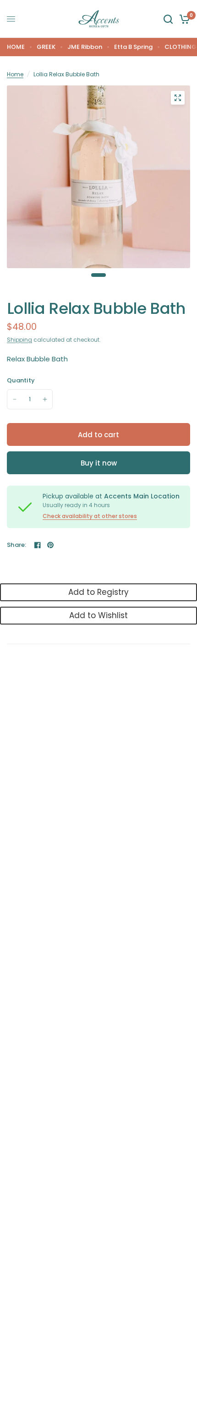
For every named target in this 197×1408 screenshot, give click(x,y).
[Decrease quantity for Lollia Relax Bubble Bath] (14, 399)
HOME (16, 46)
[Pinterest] (50, 545)
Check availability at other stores (90, 516)
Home (15, 74)
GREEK (46, 46)
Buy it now (99, 463)
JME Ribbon (84, 46)
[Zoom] (178, 98)
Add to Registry (98, 592)
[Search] (168, 19)
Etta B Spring (133, 46)
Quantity (21, 380)
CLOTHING (180, 46)
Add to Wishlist (98, 615)
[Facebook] (37, 545)
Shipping (19, 340)
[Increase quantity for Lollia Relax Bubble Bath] (45, 399)
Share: (17, 545)
